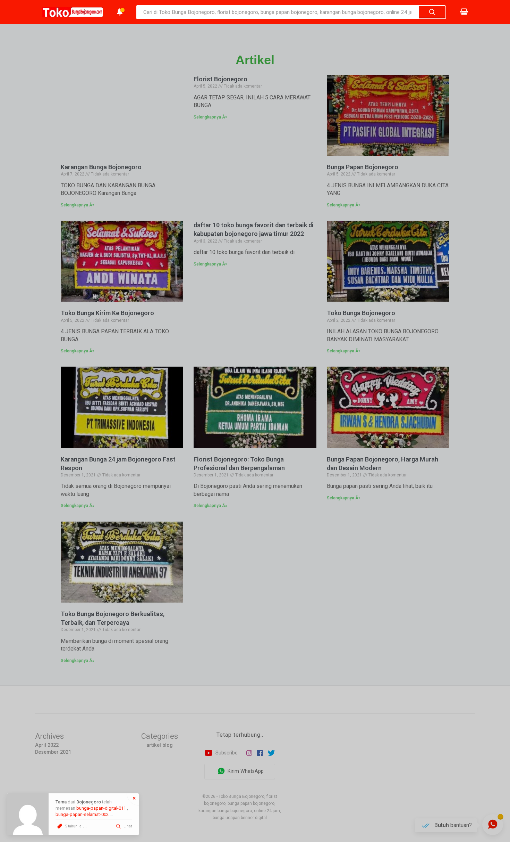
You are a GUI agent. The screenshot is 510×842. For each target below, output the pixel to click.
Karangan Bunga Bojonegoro (101, 167)
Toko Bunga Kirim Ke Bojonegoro (107, 313)
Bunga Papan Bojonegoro (362, 167)
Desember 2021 (53, 752)
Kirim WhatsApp (245, 771)
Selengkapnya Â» (77, 205)
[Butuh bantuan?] (492, 824)
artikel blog (159, 745)
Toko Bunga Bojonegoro (361, 313)
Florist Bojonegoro (220, 79)
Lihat (127, 826)
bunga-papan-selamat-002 (82, 814)
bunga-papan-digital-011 (101, 808)
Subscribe (226, 753)
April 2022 (47, 745)
